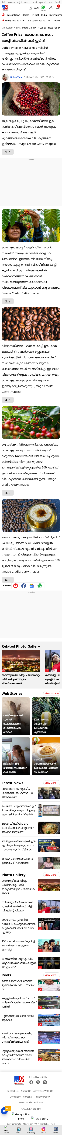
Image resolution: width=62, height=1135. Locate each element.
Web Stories (12, 693)
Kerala (25, 14)
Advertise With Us (43, 1090)
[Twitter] (38, 1082)
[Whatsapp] (42, 8)
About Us (26, 1090)
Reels (6, 974)
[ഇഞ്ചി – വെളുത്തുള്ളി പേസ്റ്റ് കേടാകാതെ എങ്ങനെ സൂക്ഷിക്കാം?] (46, 739)
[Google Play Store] (21, 1116)
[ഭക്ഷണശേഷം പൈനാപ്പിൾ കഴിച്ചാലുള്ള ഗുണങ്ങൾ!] (46, 699)
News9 (11, 2)
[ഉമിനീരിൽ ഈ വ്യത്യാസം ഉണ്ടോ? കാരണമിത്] (16, 739)
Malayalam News (11, 27)
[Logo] (5, 8)
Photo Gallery (29, 27)
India (44, 14)
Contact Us (12, 1090)
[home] (3, 14)
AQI (36, 8)
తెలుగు (27, 2)
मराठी (35, 2)
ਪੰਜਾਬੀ (57, 2)
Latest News (12, 782)
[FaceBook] (31, 1082)
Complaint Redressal (21, 1096)
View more (50, 693)
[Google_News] (32, 585)
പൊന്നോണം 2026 (14, 20)
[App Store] (40, 1119)
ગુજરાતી (42, 2)
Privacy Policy (42, 1096)
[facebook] (24, 585)
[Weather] (31, 8)
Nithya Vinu (16, 77)
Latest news (13, 14)
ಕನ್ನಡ (19, 2)
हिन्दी (4, 2)
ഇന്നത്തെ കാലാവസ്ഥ (39, 20)
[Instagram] (45, 1082)
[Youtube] (16, 585)
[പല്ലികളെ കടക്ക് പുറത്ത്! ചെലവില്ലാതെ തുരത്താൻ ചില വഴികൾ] (16, 699)
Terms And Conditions (31, 1102)
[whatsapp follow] (40, 585)
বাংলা (50, 2)
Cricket (35, 14)
